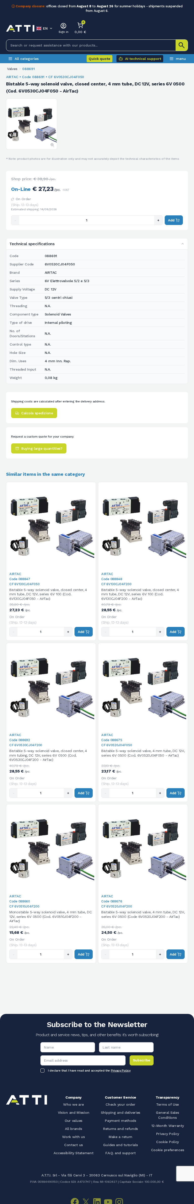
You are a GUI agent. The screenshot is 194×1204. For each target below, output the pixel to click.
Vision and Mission (73, 1112)
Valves (12, 69)
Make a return (120, 1137)
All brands (73, 1129)
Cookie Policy (167, 1142)
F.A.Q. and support (120, 1153)
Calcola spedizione (37, 413)
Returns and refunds (120, 1129)
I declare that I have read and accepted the (89, 1070)
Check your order (120, 1104)
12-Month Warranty (167, 1126)
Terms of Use (167, 1104)
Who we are (73, 1104)
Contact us (73, 1145)
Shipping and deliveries (120, 1112)
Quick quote (99, 59)
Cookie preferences (167, 1150)
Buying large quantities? (41, 448)
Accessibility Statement (73, 1153)
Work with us (73, 1137)
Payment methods (120, 1121)
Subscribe (141, 1060)
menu (181, 59)
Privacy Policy (121, 1070)
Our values (73, 1121)
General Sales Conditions (167, 1115)
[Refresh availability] (12, 199)
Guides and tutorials (120, 1145)
